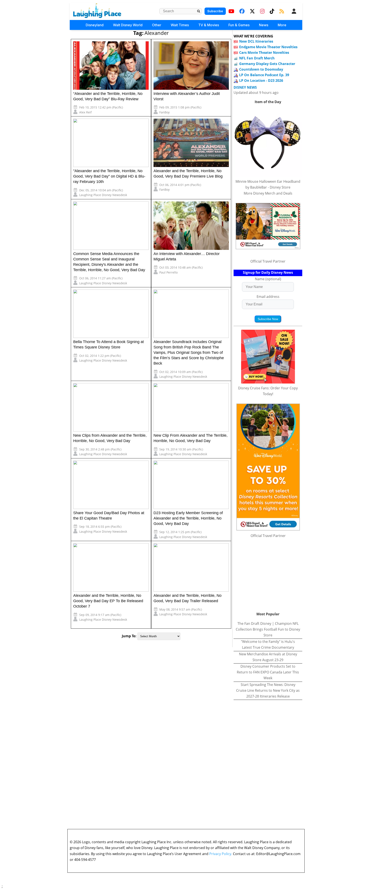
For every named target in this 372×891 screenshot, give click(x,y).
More (282, 25)
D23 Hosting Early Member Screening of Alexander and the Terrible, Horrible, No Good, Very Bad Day (188, 518)
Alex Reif (85, 112)
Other (156, 25)
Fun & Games (239, 25)
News (263, 25)
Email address (268, 296)
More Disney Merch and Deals (268, 193)
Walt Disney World (128, 25)
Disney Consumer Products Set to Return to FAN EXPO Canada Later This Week (268, 672)
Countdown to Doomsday (261, 69)
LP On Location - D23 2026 (261, 80)
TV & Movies (208, 25)
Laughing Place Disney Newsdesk (103, 195)
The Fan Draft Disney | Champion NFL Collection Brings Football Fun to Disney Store (268, 629)
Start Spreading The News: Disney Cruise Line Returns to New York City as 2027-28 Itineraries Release (268, 690)
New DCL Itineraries (256, 41)
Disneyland (95, 25)
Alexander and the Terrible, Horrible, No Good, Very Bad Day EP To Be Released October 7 (108, 600)
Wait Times (180, 25)
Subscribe (215, 11)
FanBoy (164, 112)
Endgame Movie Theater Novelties (268, 47)
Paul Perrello (168, 272)
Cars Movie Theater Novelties (264, 52)
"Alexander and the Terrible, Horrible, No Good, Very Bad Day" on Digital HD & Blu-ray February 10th (109, 176)
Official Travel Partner (267, 261)
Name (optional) (268, 279)
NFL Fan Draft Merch (257, 58)
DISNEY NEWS (245, 87)
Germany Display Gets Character (267, 63)
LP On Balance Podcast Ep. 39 (264, 75)
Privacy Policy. (220, 853)
